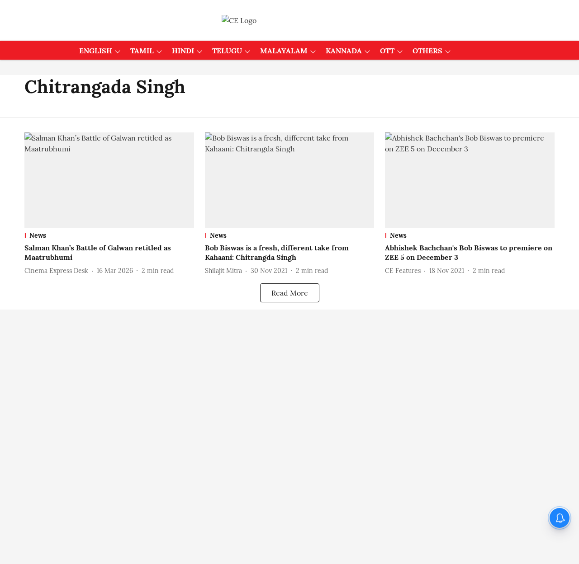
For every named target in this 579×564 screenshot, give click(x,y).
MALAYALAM (284, 50)
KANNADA (344, 50)
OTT (387, 50)
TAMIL (142, 50)
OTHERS (427, 50)
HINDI (183, 50)
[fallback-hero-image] (109, 180)
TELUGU (227, 50)
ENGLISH (95, 50)
